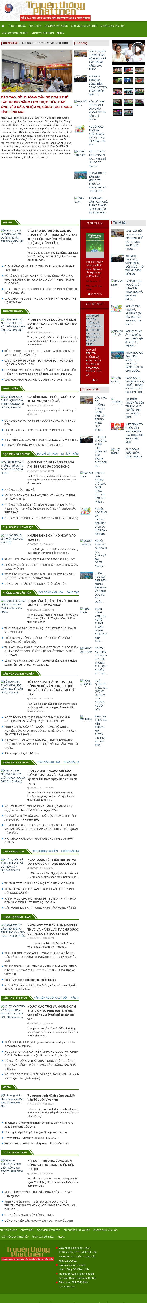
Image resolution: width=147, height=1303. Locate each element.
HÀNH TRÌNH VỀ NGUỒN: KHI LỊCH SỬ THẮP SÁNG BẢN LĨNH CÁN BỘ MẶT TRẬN (52, 323)
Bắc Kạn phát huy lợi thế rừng (21, 753)
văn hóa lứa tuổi (15, 998)
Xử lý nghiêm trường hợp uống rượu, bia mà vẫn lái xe (36, 1143)
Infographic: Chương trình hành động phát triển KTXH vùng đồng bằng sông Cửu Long (38, 1124)
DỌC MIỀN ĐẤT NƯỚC (56, 26)
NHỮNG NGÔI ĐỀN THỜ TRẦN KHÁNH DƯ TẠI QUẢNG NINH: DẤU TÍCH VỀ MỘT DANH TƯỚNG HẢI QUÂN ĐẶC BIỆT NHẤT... (40, 508)
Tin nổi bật (119, 222)
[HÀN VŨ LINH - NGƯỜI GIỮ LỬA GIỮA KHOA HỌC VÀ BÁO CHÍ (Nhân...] (80, 103)
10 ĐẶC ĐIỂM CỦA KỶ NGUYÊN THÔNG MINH (33, 445)
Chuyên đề (95, 304)
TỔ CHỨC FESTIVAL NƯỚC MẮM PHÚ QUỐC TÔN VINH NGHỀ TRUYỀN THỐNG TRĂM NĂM (40, 576)
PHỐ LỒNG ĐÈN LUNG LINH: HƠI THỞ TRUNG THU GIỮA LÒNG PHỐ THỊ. (41, 566)
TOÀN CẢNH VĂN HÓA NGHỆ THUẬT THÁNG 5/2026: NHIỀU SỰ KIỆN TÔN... (98, 205)
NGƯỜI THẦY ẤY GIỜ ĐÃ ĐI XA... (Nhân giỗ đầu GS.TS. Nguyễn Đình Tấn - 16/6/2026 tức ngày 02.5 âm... (38, 808)
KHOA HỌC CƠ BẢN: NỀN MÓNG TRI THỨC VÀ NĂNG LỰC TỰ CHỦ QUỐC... (97, 182)
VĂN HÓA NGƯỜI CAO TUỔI (50, 997)
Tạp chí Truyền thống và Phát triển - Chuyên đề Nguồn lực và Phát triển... (94, 269)
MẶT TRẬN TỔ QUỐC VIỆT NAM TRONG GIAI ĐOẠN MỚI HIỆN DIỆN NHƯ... (134, 433)
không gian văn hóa (17, 592)
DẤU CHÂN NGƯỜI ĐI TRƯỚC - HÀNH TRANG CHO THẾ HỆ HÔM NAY (40, 300)
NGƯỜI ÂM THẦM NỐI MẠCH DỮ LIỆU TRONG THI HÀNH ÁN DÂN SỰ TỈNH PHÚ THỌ (40, 817)
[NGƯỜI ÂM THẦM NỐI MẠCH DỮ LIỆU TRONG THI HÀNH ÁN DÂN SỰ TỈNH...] (86, 650)
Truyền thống (13, 311)
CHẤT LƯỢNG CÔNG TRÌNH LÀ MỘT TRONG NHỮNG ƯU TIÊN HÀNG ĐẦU (41, 291)
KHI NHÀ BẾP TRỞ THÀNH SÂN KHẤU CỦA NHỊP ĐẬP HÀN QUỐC (38, 1194)
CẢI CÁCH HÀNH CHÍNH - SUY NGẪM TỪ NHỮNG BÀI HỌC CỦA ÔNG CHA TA (38, 362)
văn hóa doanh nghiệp (18, 673)
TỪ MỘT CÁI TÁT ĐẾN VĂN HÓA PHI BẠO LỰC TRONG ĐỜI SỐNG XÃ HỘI (39, 891)
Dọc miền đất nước (16, 454)
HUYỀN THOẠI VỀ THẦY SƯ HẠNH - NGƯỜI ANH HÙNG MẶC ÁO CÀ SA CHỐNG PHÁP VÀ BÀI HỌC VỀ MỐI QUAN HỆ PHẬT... (41, 829)
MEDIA (60, 33)
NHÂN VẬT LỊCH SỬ (48, 762)
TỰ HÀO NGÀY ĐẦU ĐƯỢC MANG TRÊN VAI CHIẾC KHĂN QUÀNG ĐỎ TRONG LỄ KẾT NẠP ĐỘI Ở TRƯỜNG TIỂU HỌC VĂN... (41, 651)
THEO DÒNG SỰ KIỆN (45, 851)
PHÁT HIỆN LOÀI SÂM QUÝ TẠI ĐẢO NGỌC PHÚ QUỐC (39, 559)
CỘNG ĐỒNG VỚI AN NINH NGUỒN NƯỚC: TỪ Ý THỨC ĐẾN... (40, 422)
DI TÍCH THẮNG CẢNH (74, 453)
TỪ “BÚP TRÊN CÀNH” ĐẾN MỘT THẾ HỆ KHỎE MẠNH (39, 883)
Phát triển (10, 388)
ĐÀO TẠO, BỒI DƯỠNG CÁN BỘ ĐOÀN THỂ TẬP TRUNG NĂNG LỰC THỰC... (97, 60)
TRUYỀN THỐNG (17, 26)
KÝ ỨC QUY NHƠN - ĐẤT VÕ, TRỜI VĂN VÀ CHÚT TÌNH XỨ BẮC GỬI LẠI (39, 497)
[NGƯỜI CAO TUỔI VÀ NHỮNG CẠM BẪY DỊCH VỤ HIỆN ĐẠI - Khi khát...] (80, 129)
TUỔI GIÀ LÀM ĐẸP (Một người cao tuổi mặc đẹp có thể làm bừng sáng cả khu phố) (40, 1044)
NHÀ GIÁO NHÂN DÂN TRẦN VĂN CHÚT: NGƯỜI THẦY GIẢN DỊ (39, 840)
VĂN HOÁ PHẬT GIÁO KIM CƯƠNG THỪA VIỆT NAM (37, 379)
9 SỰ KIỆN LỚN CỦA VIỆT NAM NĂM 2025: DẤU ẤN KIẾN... (41, 439)
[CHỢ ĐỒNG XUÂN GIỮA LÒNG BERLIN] (117, 451)
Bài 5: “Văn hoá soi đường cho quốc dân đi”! (30, 979)
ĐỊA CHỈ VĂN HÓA (47, 453)
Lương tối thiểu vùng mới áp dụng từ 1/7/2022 (31, 1137)
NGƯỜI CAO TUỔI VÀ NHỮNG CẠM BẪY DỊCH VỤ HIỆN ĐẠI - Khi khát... (97, 135)
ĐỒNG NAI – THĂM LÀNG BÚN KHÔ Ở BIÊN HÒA (35, 583)
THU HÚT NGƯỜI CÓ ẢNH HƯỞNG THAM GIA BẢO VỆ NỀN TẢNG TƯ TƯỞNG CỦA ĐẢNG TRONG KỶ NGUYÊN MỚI (40, 957)
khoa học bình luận (17, 917)
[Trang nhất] (3, 26)
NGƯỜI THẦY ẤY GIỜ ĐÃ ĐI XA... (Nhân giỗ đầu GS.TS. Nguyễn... (97, 158)
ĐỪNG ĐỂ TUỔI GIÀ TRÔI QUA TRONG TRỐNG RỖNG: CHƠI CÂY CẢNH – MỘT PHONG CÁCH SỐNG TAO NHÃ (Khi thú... (40, 1064)
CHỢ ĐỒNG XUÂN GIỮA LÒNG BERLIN (29, 1214)
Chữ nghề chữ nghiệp (18, 527)
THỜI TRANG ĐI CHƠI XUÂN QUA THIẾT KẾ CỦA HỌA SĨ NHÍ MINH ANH (40, 630)
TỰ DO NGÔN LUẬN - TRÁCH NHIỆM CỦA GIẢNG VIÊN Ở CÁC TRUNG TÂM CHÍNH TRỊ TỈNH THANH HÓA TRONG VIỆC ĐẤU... (40, 970)
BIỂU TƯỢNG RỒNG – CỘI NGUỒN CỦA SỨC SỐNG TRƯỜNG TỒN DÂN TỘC (37, 639)
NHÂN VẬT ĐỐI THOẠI (43, 33)
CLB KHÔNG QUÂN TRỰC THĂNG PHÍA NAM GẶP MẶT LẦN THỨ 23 (39, 268)
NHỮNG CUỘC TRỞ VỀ (19, 489)
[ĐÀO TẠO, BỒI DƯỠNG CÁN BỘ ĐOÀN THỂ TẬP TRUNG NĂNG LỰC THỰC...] (80, 53)
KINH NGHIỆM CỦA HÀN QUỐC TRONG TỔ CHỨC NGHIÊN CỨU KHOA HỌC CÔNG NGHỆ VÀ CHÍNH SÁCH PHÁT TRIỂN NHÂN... (40, 730)
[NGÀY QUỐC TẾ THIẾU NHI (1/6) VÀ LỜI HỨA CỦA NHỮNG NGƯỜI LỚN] (86, 683)
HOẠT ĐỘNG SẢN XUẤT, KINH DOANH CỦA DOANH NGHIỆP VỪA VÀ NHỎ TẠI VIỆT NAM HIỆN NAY (37, 719)
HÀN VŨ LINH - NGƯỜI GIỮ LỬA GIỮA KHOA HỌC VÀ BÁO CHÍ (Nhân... (97, 110)
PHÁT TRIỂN (35, 26)
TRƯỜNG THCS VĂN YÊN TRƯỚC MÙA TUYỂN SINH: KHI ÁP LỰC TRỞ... (101, 731)
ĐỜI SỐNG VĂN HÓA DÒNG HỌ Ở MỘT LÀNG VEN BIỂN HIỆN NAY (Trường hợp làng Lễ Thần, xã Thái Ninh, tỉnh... (40, 372)
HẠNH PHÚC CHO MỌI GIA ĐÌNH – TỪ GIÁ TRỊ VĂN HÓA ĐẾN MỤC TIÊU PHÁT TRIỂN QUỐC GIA (40, 900)
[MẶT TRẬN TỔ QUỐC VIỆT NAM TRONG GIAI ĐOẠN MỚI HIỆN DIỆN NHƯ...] (117, 426)
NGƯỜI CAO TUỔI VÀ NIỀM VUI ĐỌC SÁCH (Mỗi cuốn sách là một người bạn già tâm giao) (41, 1076)
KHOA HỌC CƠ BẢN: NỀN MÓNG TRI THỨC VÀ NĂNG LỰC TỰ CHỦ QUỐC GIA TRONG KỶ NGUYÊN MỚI (52, 929)
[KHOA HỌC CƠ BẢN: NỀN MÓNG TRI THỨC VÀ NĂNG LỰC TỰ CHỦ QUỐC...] (80, 175)
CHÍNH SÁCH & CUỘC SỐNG (78, 851)
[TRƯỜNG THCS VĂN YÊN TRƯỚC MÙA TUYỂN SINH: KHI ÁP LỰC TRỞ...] (86, 718)
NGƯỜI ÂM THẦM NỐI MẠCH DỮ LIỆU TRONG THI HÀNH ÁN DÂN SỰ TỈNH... (101, 661)
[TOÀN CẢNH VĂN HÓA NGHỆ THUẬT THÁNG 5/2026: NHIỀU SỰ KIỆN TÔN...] (80, 200)
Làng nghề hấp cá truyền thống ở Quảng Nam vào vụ (35, 1132)
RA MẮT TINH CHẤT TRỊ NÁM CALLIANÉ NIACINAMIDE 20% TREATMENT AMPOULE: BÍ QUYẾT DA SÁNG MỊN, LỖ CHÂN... (41, 744)
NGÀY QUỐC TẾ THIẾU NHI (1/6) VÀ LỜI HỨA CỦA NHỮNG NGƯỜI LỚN (101, 695)
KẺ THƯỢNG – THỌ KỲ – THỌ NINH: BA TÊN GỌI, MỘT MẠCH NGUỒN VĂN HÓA (39, 353)
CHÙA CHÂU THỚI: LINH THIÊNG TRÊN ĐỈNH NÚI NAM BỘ (41, 518)
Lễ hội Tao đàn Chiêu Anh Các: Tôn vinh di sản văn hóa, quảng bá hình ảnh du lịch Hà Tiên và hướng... (40, 662)
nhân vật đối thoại (16, 762)
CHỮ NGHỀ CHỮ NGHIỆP (84, 26)
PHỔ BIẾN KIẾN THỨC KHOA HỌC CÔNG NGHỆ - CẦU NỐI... (39, 432)
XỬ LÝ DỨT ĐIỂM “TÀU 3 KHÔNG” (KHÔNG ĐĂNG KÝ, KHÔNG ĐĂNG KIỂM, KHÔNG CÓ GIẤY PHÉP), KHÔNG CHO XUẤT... (39, 279)
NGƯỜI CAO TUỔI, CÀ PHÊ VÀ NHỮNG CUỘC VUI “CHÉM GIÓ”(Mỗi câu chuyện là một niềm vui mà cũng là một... (41, 1053)
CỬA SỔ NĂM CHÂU (15, 1152)
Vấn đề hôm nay (13, 851)
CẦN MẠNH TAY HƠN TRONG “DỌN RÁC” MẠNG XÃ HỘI (40, 907)
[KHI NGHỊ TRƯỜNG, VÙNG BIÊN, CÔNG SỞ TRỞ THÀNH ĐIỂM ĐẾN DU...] (80, 78)
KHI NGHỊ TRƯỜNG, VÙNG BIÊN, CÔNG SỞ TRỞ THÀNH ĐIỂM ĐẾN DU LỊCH (46, 43)
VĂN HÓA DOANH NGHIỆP (15, 33)
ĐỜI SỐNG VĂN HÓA (50, 592)
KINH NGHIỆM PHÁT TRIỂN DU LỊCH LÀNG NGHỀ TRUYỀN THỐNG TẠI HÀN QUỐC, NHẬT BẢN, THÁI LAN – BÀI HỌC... (40, 1205)
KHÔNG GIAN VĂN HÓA (112, 26)
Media (7, 1087)
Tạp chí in (95, 223)
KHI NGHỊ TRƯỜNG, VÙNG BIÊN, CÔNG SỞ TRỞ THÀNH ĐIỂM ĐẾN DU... (98, 85)
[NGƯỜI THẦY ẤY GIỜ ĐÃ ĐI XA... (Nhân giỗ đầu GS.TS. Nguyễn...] (80, 153)
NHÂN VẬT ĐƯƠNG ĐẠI (78, 762)
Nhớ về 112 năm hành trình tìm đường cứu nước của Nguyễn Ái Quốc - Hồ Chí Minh (40, 987)
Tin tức (8, 222)
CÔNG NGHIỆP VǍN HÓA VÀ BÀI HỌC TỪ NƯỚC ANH (38, 1220)
